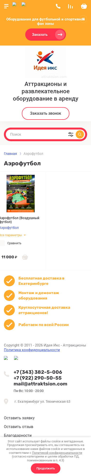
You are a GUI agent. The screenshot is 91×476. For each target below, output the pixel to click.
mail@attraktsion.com (40, 384)
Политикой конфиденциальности (57, 453)
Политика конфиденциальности (32, 350)
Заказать (40, 34)
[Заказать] (25, 257)
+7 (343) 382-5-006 (38, 372)
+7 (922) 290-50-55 (38, 378)
